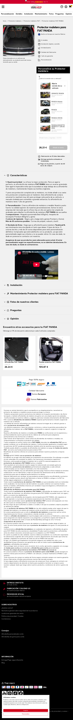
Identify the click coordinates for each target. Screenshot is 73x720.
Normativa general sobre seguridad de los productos (20, 610)
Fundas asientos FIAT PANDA (50, 362)
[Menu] (16, 6)
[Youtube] (4, 693)
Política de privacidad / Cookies (12, 616)
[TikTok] (15, 693)
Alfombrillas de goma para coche (13, 637)
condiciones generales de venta (12, 613)
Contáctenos (6, 619)
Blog (3, 663)
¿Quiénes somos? (7, 608)
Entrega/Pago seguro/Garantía (12, 660)
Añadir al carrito (58, 147)
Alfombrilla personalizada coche (12, 634)
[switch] (7, 14)
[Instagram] (9, 693)
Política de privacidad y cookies (56, 711)
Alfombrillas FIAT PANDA (14, 362)
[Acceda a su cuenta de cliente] (66, 6)
